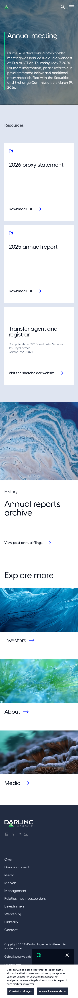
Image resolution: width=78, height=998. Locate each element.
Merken (10, 883)
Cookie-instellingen (20, 991)
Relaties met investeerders (25, 898)
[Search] (63, 6)
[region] (39, 981)
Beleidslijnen (14, 906)
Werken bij (12, 914)
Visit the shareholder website (32, 373)
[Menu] (71, 6)
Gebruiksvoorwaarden (18, 956)
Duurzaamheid (16, 867)
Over (8, 859)
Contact (11, 930)
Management (15, 891)
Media (9, 875)
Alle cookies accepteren (52, 991)
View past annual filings (23, 543)
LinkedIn (11, 922)
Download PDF (21, 209)
